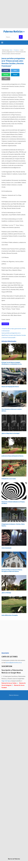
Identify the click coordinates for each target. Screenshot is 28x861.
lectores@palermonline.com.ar (14, 662)
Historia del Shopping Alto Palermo (10, 386)
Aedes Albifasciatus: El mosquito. (10, 615)
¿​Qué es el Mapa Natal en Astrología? (11, 433)
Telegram (15, 74)
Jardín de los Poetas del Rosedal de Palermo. (13, 456)
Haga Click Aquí (6, 681)
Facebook (6, 70)
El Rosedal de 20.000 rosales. (9, 478)
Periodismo (5, 323)
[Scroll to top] (25, 858)
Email (6, 78)
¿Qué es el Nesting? (6, 592)
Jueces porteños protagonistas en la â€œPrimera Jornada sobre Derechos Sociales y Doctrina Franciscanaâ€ (14, 335)
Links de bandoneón (6, 548)
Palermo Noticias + (14, 31)
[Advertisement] (14, 14)
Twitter (15, 70)
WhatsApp (6, 74)
